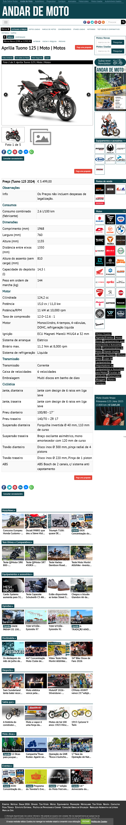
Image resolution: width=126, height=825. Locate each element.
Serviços (100, 383)
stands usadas (79, 29)
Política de (99, 821)
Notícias (14, 804)
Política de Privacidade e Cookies (47, 807)
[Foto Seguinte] (74, 94)
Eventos (6, 765)
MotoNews (8, 510)
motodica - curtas (9, 32)
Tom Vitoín (44, 804)
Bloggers (100, 379)
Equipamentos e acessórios (16, 574)
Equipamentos (63, 804)
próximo (62, 41)
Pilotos (111, 379)
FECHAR (85, 821)
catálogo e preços (19, 29)
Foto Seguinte (37, 58)
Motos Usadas (103, 334)
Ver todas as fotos (22, 58)
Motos (53, 804)
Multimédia (8, 638)
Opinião (34, 804)
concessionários (64, 29)
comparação (20, 37)
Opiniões (7, 606)
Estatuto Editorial (23, 807)
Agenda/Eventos (104, 337)
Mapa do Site (7, 810)
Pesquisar (117, 42)
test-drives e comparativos (108, 29)
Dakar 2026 (24, 804)
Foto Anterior (7, 58)
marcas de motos (49, 29)
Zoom (47, 58)
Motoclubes (114, 376)
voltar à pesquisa (49, 41)
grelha (10, 37)
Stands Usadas (111, 351)
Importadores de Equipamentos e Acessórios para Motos (109, 369)
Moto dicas (8, 733)
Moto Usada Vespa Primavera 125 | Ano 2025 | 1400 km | (109, 401)
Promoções (74, 804)
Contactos (115, 804)
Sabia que (7, 701)
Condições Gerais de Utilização (75, 807)
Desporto (7, 670)
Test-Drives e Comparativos (16, 542)
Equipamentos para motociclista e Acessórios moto (109, 345)
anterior (36, 41)
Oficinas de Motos (105, 355)
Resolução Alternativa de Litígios (104, 807)
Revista (106, 804)
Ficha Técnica (8, 807)
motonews (91, 29)
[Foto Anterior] (20, 94)
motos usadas (34, 29)
